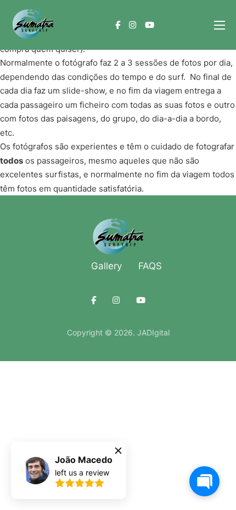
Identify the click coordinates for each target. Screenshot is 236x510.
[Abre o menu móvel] (219, 25)
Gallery (106, 265)
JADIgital (153, 332)
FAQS (150, 265)
